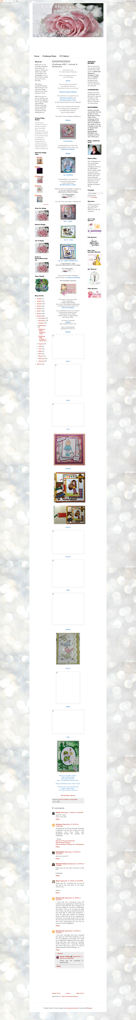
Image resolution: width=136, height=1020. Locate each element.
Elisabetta (40, 176)
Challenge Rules (49, 56)
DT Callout (64, 56)
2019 (39, 306)
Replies (60, 953)
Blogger (89, 1008)
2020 (39, 304)
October (41, 323)
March (40, 356)
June (40, 349)
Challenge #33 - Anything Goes (41, 331)
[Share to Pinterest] (59, 801)
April (40, 353)
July (40, 346)
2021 (39, 301)
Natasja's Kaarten (62, 864)
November (42, 320)
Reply (58, 819)
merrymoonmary (72, 1008)
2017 (39, 311)
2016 (39, 313)
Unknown (59, 824)
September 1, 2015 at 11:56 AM (72, 812)
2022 (39, 299)
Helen (58, 881)
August (41, 344)
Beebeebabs (60, 852)
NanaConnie (60, 898)
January (41, 361)
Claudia (39, 157)
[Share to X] (56, 801)
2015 (39, 316)
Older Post (80, 993)
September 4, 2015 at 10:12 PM (71, 881)
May (40, 351)
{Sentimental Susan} (63, 842)
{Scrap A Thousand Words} (65, 841)
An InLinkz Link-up (68, 795)
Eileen (39, 167)
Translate (94, 197)
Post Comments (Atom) (70, 996)
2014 (39, 364)
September (42, 325)
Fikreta (58, 812)
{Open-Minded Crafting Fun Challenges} (70, 844)
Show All (46, 204)
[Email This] (53, 801)
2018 (39, 308)
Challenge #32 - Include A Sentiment (42, 338)
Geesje (39, 195)
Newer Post (56, 993)
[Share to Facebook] (58, 801)
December (42, 318)
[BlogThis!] (55, 801)
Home (36, 56)
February (41, 358)
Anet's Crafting (65, 956)
